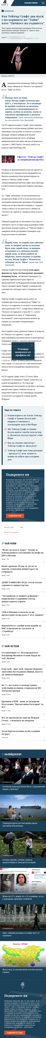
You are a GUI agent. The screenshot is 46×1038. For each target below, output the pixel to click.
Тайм (21, 527)
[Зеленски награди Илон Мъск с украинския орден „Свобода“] (23, 771)
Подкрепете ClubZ (14, 1033)
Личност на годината (11, 532)
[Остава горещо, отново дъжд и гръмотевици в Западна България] (23, 844)
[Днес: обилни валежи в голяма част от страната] (23, 917)
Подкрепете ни (15, 516)
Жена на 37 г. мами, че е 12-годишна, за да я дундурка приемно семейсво (23, 897)
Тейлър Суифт (9, 527)
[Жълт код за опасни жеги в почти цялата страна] (23, 954)
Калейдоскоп (9, 11)
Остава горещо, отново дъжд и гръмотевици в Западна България (19, 861)
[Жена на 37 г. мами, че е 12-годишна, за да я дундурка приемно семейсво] (23, 881)
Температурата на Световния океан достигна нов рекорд (19, 824)
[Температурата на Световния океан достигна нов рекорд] (23, 808)
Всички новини (31, 3)
